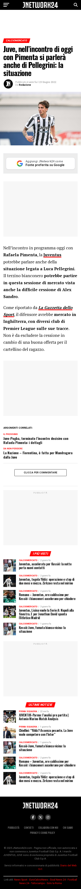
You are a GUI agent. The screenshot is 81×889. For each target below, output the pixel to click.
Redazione (25, 85)
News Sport (20, 879)
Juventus (52, 254)
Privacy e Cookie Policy (42, 833)
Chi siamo (68, 828)
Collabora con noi (48, 828)
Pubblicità (13, 828)
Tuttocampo (38, 883)
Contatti (29, 828)
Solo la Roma (54, 883)
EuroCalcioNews (38, 879)
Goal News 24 (58, 879)
